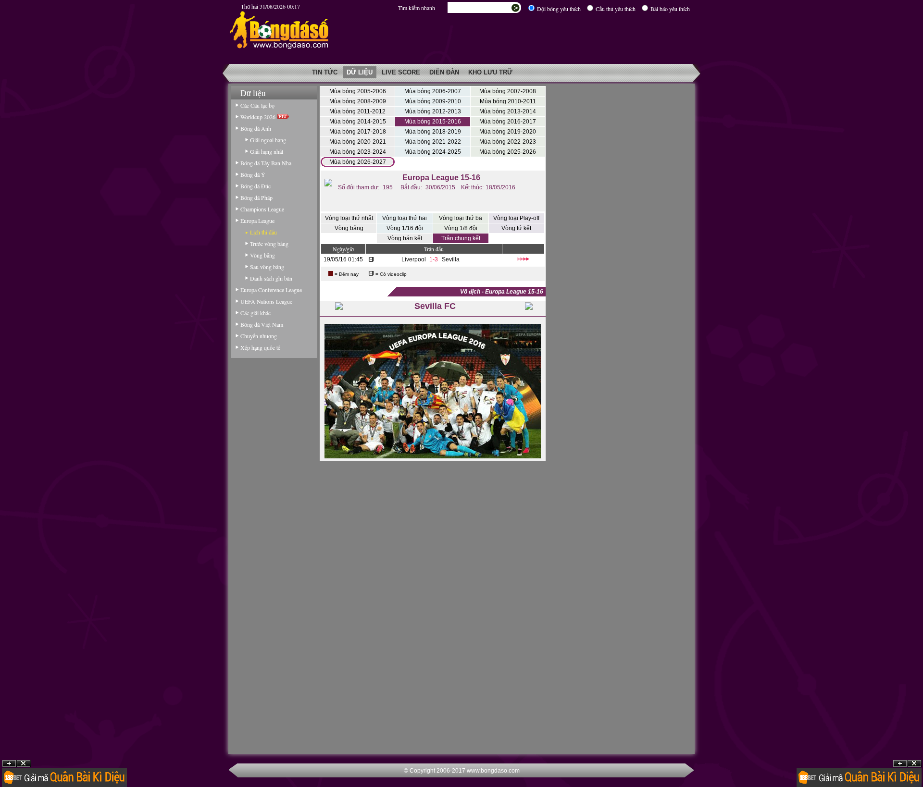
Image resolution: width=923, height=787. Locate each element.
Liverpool (413, 259)
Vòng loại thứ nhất (349, 218)
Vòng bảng (262, 255)
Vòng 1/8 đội (460, 228)
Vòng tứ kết (516, 228)
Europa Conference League (271, 290)
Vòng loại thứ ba (460, 218)
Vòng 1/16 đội (405, 228)
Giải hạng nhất (266, 151)
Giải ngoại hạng (268, 140)
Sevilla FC (435, 306)
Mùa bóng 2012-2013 (432, 111)
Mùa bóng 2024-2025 (432, 151)
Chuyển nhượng (258, 336)
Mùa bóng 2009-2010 (432, 101)
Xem (900, 763)
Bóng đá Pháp (256, 197)
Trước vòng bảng (269, 243)
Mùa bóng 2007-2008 (507, 91)
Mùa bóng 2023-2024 (357, 151)
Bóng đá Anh (255, 128)
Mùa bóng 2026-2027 (357, 162)
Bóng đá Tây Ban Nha (265, 163)
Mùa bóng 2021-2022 (432, 141)
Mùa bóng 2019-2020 (507, 131)
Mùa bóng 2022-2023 (507, 141)
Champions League (262, 209)
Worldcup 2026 (258, 117)
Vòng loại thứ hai (404, 218)
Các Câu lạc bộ (257, 105)
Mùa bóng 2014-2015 (357, 121)
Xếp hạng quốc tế (260, 347)
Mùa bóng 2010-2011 (508, 101)
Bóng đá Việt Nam (261, 324)
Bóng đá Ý (252, 174)
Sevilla (451, 259)
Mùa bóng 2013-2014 (507, 111)
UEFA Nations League (266, 301)
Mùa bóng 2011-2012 (357, 111)
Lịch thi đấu (263, 232)
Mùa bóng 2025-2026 (507, 151)
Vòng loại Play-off (516, 218)
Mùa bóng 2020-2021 (357, 141)
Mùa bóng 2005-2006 (357, 91)
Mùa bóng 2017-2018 (357, 131)
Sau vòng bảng (267, 267)
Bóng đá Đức (255, 186)
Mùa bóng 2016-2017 (507, 121)
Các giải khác (255, 313)
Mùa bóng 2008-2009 (357, 101)
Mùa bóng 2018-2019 (432, 131)
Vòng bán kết (404, 238)
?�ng (914, 763)
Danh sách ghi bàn (271, 278)
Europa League (257, 220)
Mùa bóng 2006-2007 (432, 91)
